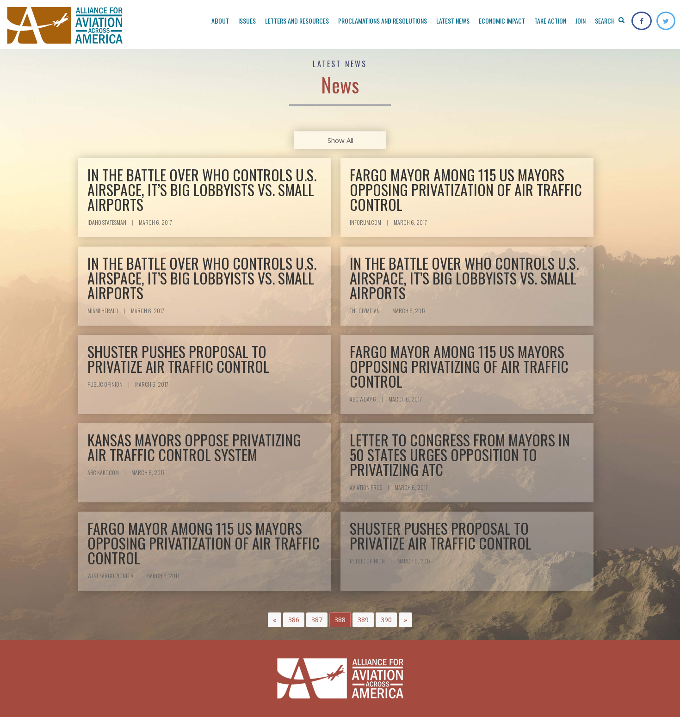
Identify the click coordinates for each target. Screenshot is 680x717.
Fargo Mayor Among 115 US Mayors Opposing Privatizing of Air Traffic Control (459, 366)
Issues (247, 20)
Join (580, 20)
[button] (274, 619)
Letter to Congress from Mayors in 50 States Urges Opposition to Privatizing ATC (460, 454)
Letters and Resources (297, 20)
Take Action (550, 20)
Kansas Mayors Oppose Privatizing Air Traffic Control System (194, 447)
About (220, 20)
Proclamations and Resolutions (382, 20)
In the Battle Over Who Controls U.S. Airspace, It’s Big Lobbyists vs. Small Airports (201, 189)
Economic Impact (502, 20)
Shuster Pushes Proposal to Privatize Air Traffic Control (178, 358)
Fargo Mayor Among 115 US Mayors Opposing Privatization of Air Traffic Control (466, 189)
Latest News (453, 20)
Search (605, 20)
